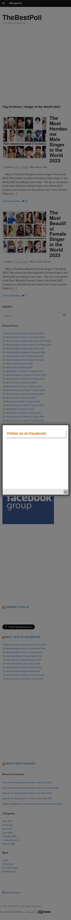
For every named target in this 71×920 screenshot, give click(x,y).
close (66, 492)
